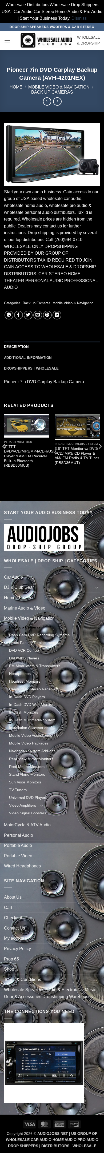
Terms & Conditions (22, 979)
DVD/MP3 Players (24, 658)
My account (15, 938)
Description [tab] (16, 347)
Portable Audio (18, 845)
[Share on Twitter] (28, 315)
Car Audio (13, 577)
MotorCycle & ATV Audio (27, 825)
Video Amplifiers (22, 805)
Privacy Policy (17, 948)
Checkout (13, 917)
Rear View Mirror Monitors (31, 759)
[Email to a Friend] (37, 315)
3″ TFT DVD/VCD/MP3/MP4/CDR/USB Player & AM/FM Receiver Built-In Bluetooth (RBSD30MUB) (30, 456)
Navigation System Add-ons (32, 751)
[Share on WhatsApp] (9, 315)
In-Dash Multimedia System (32, 720)
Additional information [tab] (28, 358)
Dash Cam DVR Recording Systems (39, 635)
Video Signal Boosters (27, 813)
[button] (7, 40)
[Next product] (47, 101)
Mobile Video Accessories (30, 735)
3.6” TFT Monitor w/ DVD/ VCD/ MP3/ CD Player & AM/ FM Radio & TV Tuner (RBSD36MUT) (77, 456)
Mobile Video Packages (29, 743)
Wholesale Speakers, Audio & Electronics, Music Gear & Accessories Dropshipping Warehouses (50, 993)
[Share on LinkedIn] (57, 315)
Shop (9, 969)
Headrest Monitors (24, 681)
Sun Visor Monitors (25, 782)
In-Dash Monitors (23, 712)
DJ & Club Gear (19, 587)
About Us (13, 897)
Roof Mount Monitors (27, 766)
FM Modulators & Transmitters (34, 666)
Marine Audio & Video (24, 608)
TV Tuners (18, 790)
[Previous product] (57, 101)
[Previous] (4, 457)
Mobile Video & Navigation (59, 87)
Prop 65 (11, 959)
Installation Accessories (28, 728)
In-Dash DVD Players (27, 697)
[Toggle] (97, 577)
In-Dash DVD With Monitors (32, 704)
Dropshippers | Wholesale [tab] (31, 368)
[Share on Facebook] (18, 315)
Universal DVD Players (28, 797)
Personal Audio (18, 835)
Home (16, 87)
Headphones (20, 673)
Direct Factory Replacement (32, 642)
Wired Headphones (22, 866)
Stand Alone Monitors (27, 774)
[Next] (100, 457)
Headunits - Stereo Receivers (34, 689)
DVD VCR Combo (24, 650)
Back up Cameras (52, 92)
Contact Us (14, 928)
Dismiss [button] (79, 18)
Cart (8, 907)
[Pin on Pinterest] (47, 315)
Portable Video (18, 856)
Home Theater (17, 597)
